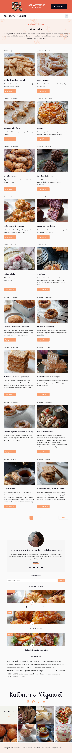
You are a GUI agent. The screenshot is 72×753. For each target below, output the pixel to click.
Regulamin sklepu (57, 748)
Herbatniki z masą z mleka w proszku (51, 489)
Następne (62, 518)
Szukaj (61, 580)
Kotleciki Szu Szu (36, 628)
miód (53, 668)
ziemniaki (15, 677)
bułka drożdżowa (56, 661)
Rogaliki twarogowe (11, 176)
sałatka (21, 674)
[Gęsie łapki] (52, 258)
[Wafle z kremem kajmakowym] (52, 361)
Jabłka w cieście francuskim (14, 226)
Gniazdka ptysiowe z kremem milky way (18, 432)
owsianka (34, 670)
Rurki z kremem (43, 80)
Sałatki (10, 634)
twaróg (49, 674)
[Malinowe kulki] (19, 258)
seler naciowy (27, 674)
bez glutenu (16, 661)
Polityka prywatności (46, 748)
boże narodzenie (40, 661)
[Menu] (66, 16)
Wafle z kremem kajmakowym (48, 377)
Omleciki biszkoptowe (45, 432)
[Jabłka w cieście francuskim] (19, 210)
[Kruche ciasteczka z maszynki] (19, 64)
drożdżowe (50, 665)
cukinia (22, 664)
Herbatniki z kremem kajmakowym (16, 377)
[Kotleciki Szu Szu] (36, 612)
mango (33, 668)
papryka (41, 671)
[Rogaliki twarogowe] (19, 160)
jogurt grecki (13, 668)
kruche (18, 668)
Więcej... (36, 563)
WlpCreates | (36, 748)
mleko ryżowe (25, 670)
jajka (63, 665)
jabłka (59, 664)
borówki (30, 661)
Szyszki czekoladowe (45, 176)
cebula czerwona (10, 664)
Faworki (40, 128)
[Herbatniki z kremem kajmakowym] (19, 361)
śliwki (23, 677)
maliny (28, 667)
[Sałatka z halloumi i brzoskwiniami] (36, 634)
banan (8, 661)
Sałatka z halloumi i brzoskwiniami (36, 650)
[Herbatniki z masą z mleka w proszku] (52, 473)
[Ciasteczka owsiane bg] (52, 311)
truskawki (43, 674)
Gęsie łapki (41, 274)
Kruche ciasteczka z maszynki (14, 80)
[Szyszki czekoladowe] (52, 160)
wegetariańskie (56, 674)
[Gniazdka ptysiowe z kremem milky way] (19, 416)
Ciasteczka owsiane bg (45, 326)
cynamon (27, 664)
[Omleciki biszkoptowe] (52, 416)
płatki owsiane (12, 674)
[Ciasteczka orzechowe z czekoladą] (19, 311)
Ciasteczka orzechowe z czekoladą (16, 326)
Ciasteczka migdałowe (12, 128)
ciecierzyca (17, 664)
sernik (32, 674)
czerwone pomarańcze (42, 664)
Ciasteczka (11, 591)
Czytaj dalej (10, 91)
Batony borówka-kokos (46, 226)
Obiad (9, 612)
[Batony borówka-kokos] (52, 210)
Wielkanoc (9, 677)
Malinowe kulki (9, 274)
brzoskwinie (49, 661)
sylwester (37, 674)
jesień (8, 668)
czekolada (34, 664)
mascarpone (38, 668)
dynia (55, 664)
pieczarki (46, 671)
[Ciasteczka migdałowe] (19, 112)
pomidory (61, 670)
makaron (23, 668)
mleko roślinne (13, 670)
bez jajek (24, 662)
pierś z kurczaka (53, 671)
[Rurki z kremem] (52, 64)
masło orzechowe (46, 668)
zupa (20, 677)
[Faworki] (52, 112)
